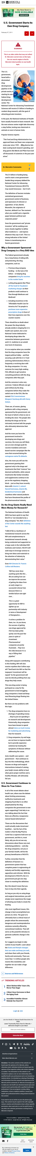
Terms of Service (9, 1152)
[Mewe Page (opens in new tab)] (27, 1044)
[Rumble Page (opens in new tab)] (19, 1048)
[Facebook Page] (7, 1141)
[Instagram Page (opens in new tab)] (6, 1044)
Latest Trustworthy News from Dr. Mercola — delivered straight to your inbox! (18, 1024)
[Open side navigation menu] (3, 2)
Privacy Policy (16, 1151)
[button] (26, 33)
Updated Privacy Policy (24, 1117)
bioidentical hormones (13, 492)
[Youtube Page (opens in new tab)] (11, 1048)
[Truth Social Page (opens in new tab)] (21, 1044)
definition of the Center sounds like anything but (18, 523)
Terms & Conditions (11, 1117)
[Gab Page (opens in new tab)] (17, 1044)
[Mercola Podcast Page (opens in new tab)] (22, 1048)
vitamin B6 (23, 489)
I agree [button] (27, 1150)
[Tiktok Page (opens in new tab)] (33, 1044)
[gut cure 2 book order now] (18, 17)
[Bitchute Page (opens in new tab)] (15, 1048)
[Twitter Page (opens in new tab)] (10, 1044)
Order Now (23, 1134)
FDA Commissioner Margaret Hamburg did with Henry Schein (17, 399)
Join (21, 1011)
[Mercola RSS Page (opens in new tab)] (25, 1048)
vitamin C (16, 486)
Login (15, 1011)
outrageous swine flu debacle (16, 456)
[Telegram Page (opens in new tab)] (14, 1044)
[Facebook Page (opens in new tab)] (2, 1044)
